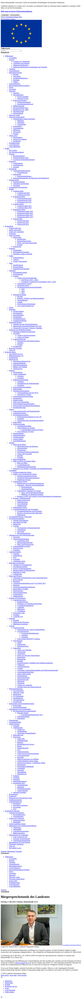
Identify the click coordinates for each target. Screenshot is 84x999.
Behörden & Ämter (19, 572)
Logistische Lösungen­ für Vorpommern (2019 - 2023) (38, 282)
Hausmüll (20, 757)
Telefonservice (18, 369)
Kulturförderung (18, 258)
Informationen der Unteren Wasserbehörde (31, 629)
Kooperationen (18, 274)
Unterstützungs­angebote (21, 831)
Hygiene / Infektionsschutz (21, 498)
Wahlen (15, 82)
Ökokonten (20, 681)
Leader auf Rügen (23, 337)
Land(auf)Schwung (19, 339)
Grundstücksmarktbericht (25, 605)
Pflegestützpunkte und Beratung (27, 446)
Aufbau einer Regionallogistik (27, 278)
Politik (7, 148)
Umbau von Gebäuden (24, 685)
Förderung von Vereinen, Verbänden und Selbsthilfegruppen (32, 468)
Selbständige (17, 829)
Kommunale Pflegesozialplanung (28, 452)
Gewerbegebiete (18, 691)
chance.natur (17, 237)
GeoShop (16, 615)
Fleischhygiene (18, 548)
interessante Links (19, 613)
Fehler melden (9, 992)
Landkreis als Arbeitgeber (21, 61)
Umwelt (11, 626)
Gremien (16, 526)
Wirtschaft (12, 270)
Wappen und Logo (15, 228)
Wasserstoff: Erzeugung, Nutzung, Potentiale (27, 328)
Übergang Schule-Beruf (16, 117)
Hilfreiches (16, 130)
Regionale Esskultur (19, 295)
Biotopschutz (21, 659)
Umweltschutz (17, 641)
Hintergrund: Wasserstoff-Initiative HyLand (27, 326)
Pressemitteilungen (19, 815)
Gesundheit (12, 470)
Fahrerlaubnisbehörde (20, 365)
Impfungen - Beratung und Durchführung (30, 485)
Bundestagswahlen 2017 (25, 215)
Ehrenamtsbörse (18, 95)
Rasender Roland (22, 713)
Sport (10, 263)
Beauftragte (12, 169)
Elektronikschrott (22, 748)
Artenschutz (21, 654)
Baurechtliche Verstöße (20, 589)
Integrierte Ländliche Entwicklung (24, 332)
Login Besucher (14, 145)
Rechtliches (17, 141)
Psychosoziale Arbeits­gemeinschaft (28, 528)
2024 (23, 291)
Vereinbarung (21, 124)
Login (7, 988)
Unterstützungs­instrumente (21, 840)
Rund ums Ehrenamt (19, 100)
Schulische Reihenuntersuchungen (28, 478)
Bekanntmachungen (15, 73)
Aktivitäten (20, 122)
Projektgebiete (17, 313)
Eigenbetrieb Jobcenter (12, 811)
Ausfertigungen (18, 165)
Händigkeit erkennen (24, 480)
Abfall (19, 642)
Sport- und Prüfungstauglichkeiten (32, 493)
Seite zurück (5, 975)
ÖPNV (11, 307)
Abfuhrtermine (18, 728)
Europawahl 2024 (23, 221)
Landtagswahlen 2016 (24, 208)
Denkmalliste (17, 250)
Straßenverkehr (18, 400)
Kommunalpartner (19, 182)
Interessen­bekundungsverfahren (19, 85)
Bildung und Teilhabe (20, 367)
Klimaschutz (17, 246)
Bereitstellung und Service (25, 744)
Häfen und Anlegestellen (21, 402)
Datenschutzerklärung (24, 176)
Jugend (11, 409)
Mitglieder (20, 121)
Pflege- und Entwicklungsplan (27, 243)
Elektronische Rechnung (21, 622)
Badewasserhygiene (23, 500)
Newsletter (12, 89)
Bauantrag (16, 581)
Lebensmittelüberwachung (21, 546)
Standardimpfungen (27, 489)
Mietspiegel (21, 609)
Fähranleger (21, 718)
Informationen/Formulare (21, 252)
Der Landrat (13, 150)
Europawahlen (18, 219)
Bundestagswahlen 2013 (25, 217)
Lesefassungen (18, 163)
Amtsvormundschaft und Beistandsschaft (26, 411)
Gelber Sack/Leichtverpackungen (28, 753)
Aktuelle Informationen (20, 520)
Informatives (17, 694)
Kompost (16, 776)
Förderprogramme (19, 424)
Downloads (17, 132)
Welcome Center (14, 115)
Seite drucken (22, 975)
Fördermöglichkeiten (24, 102)
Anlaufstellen (17, 126)
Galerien (16, 259)
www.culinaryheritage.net (25, 306)
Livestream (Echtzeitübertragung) (24, 159)
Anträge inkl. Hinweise (16, 818)
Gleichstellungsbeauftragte (21, 171)
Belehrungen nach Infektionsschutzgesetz (30, 483)
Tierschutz (16, 537)
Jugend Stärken (18, 439)
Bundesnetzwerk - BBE (21, 110)
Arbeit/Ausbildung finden (17, 824)
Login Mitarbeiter (14, 147)
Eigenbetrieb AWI (19, 783)
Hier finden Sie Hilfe (20, 522)
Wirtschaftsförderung (16, 689)
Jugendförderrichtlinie (24, 426)
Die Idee (20, 296)
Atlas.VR (12, 350)
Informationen (17, 137)
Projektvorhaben (18, 311)
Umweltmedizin (22, 504)
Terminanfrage (18, 372)
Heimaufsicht (17, 398)
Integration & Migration (16, 563)
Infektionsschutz (22, 502)
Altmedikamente (22, 740)
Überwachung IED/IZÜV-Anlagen (28, 639)
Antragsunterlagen (19, 820)
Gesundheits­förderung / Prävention (20, 517)
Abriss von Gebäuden (24, 650)
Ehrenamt (12, 91)
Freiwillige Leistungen (20, 805)
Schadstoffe (21, 768)
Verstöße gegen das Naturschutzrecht (29, 687)
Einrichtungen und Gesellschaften (20, 709)
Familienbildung (18, 433)
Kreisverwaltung (10, 352)
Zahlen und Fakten (15, 230)
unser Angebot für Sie (20, 837)
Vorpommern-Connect (24, 283)
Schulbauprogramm (15, 800)
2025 (23, 289)
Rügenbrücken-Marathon (21, 269)
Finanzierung (21, 450)
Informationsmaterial (19, 781)
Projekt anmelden (22, 97)
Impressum (8, 981)
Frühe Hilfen (17, 422)
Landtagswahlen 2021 (24, 206)
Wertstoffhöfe (21, 772)
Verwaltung (17, 76)
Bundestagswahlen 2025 (25, 211)
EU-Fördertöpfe (18, 696)
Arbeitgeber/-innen (19, 561)
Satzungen (20, 787)
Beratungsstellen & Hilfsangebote (24, 570)
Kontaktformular (14, 143)
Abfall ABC (21, 739)
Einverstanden (15, 15)
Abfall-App (21, 729)
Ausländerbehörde (15, 552)
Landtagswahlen (18, 204)
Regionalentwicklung (24, 241)
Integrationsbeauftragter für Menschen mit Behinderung (31, 178)
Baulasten (16, 585)
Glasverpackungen (23, 755)
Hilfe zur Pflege (22, 463)
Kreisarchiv (12, 796)
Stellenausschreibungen (20, 65)
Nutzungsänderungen (20, 592)
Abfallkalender (22, 731)
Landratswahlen (18, 191)
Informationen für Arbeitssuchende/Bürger (22, 826)
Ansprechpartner (22, 790)
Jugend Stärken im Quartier (26, 428)
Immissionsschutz (23, 646)
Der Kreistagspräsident (16, 152)
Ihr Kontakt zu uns (15, 848)
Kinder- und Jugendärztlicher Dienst (25, 474)
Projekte (15, 276)
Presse (11, 87)
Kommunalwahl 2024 (24, 198)
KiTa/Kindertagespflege (21, 415)
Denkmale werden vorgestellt (22, 254)
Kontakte (20, 457)
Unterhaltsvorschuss (19, 413)
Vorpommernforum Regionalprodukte (29, 287)
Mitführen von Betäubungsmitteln (32, 494)
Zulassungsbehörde (19, 363)
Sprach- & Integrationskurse (22, 568)
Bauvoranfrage (18, 580)
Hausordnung (13, 794)
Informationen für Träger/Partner (19, 842)
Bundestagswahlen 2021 (25, 213)
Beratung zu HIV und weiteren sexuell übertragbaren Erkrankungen (39, 496)
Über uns (12, 846)
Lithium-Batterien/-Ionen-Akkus (27, 761)
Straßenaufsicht (18, 596)
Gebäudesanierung (23, 666)
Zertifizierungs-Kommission (26, 304)
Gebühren (16, 777)
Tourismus (12, 233)
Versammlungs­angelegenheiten (23, 396)
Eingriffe (20, 661)
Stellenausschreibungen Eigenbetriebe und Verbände (30, 67)
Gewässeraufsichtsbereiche (30, 633)
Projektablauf (17, 317)
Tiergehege (20, 683)
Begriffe (20, 456)
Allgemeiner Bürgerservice (22, 361)
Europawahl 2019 (23, 222)
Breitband (16, 80)
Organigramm (13, 720)
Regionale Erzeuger (15, 348)
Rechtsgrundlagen (19, 156)
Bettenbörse (17, 524)
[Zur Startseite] (11, 17)
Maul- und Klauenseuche (25, 544)
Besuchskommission (23, 533)
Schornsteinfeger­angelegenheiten (23, 404)
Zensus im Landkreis (20, 139)
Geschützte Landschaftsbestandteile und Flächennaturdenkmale (37, 670)
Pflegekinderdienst (19, 435)
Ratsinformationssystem (20, 158)
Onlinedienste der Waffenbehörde (28, 383)
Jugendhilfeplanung (19, 441)
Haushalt (16, 167)
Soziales (11, 443)
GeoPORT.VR (18, 617)
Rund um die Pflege (19, 444)
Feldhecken (21, 665)
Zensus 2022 (13, 135)
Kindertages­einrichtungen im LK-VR (29, 417)
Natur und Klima (14, 235)
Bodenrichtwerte (22, 602)
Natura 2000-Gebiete (24, 674)
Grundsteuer (21, 611)
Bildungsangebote (19, 833)
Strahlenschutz (22, 505)
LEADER (16, 333)
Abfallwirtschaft (14, 724)
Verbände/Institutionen (20, 78)
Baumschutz (21, 657)
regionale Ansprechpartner (21, 839)
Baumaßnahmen (18, 315)
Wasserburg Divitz (23, 285)
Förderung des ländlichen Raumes (20, 330)
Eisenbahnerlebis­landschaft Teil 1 (32, 715)
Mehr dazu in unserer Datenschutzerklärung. (16, 11)
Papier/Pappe (21, 765)
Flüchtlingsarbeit (18, 111)
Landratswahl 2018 (23, 195)
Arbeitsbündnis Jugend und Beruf (24, 119)
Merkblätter (17, 822)
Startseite (4, 851)
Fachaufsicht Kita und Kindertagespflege (30, 420)
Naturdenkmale (22, 676)
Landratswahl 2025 (23, 193)
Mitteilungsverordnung (20, 624)
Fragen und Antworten (24, 454)
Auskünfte (20, 607)
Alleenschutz (21, 652)
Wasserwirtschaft (18, 628)
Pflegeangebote (22, 448)
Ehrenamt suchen (22, 98)
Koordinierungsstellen (20, 567)
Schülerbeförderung (15, 802)
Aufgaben (20, 376)
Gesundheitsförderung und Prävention (29, 511)
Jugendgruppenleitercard (25, 104)
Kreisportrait (9, 226)
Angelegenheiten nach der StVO (27, 393)
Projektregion (21, 239)
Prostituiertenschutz (19, 407)
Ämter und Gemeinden (16, 232)
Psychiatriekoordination (16, 518)
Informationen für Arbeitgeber (18, 835)
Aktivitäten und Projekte (21, 184)
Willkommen (9, 56)
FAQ (14, 557)
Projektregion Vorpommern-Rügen (28, 341)
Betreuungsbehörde (19, 459)
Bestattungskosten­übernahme (26, 467)
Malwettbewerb (18, 735)
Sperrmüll (20, 770)
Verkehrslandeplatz (23, 716)
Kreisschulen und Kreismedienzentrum (21, 703)
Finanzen (12, 618)
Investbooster (17, 346)
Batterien (20, 742)
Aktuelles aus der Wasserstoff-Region (25, 324)
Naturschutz (17, 648)
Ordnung (12, 370)
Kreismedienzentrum (20, 707)
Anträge (19, 302)
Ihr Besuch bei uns (11, 986)
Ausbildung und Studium (21, 63)
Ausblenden (5, 15)
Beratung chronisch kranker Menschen (29, 513)
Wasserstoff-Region (15, 322)
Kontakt (15, 134)
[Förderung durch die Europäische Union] (21, 46)
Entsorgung (17, 737)
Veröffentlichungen (19, 319)
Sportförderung (18, 265)
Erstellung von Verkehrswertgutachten (29, 604)
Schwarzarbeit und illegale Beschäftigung (26, 406)
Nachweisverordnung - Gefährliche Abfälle (31, 763)
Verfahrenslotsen (18, 437)
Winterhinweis (22, 774)
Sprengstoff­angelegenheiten (22, 387)
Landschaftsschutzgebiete (25, 672)
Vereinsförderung (18, 700)
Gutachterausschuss (19, 600)
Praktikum (16, 550)
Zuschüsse (16, 185)
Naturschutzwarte (23, 679)
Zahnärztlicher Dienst (20, 507)
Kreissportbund (18, 267)
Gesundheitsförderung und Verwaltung (25, 509)
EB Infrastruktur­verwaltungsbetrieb (24, 711)
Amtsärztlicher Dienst (20, 481)
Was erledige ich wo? (16, 354)
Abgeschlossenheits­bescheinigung (24, 587)
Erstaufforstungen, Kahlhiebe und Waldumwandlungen (35, 663)
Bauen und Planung (15, 576)
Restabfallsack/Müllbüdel (25, 766)
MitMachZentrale (18, 106)
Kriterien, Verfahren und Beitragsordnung (30, 298)
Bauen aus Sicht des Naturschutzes (28, 655)
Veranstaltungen (14, 71)
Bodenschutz (21, 644)
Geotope (20, 668)
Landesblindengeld (23, 465)
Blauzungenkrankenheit (25, 542)
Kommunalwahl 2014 (24, 202)
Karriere (11, 60)
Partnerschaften (14, 180)
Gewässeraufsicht (23, 631)
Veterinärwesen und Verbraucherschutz (21, 535)
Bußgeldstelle (17, 389)
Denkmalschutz (18, 591)
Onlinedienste (13, 357)
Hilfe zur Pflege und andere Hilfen (24, 461)
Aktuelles (12, 69)
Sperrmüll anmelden (19, 792)
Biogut (19, 746)
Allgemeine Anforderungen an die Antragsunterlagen (30, 578)
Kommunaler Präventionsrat (18, 187)
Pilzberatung (21, 515)
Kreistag (16, 74)
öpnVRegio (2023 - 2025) (29, 280)
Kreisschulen (17, 705)
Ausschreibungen (14, 84)
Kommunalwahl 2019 (24, 200)
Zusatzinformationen (19, 320)
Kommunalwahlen (19, 196)
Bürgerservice (13, 359)
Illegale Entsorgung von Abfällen (28, 759)
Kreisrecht (12, 161)
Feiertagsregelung (23, 752)
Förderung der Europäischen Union (20, 798)
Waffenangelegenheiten (20, 380)
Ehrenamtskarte (18, 113)
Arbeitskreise (21, 530)
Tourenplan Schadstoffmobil (26, 733)
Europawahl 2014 (23, 224)
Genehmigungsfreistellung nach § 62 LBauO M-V (29, 583)
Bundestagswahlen (19, 209)
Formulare (20, 378)
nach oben (13, 975)
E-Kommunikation (15, 722)
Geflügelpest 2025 (23, 541)
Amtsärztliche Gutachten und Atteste (29, 491)
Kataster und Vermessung (17, 598)
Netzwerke (20, 531)
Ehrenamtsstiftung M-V (20, 108)
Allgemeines (17, 827)
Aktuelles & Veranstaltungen (22, 565)
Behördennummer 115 (16, 356)
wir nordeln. (13, 58)
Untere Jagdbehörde (19, 374)
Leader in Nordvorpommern (26, 335)
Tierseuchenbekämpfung (21, 539)
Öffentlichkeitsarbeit (23, 789)
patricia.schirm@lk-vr (22, 963)
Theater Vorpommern (20, 261)
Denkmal (12, 248)
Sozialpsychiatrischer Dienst (22, 472)
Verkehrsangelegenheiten (21, 391)
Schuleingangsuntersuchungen (27, 476)
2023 (23, 293)
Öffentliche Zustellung (16, 844)
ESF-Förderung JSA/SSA (25, 431)
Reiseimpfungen (26, 487)
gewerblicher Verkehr (24, 394)
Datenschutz (17, 174)
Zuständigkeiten (22, 785)
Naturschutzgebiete (23, 678)
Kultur (11, 256)
